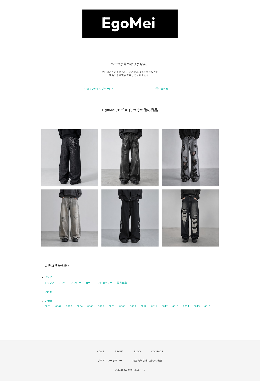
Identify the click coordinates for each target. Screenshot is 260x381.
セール (89, 282)
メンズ (48, 277)
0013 (175, 306)
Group (48, 301)
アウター (76, 282)
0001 (48, 306)
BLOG (137, 351)
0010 (144, 306)
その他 (48, 291)
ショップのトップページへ (99, 88)
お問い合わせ (160, 88)
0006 (101, 306)
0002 (58, 306)
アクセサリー (105, 282)
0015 (197, 306)
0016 (207, 306)
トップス (50, 282)
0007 (112, 306)
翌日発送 (122, 282)
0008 (122, 306)
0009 (133, 306)
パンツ (63, 282)
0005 (90, 306)
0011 (154, 306)
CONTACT (157, 351)
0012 (165, 306)
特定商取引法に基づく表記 (147, 360)
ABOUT (119, 351)
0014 (186, 306)
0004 (80, 306)
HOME (100, 351)
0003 (69, 306)
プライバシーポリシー (110, 360)
